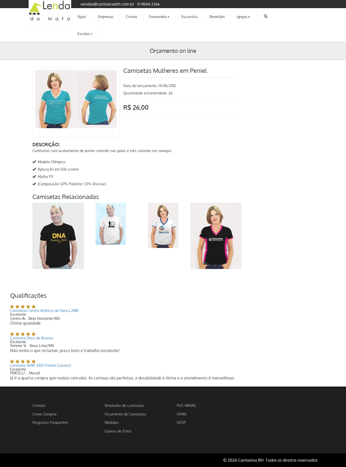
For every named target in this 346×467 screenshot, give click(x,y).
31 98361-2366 (148, 4)
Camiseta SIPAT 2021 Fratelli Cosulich (40, 365)
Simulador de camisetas (124, 405)
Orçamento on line (173, 50)
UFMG (182, 414)
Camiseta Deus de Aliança (31, 338)
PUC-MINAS (186, 405)
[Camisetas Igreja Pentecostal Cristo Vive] (163, 225)
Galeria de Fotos (118, 431)
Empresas (106, 16)
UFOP (181, 422)
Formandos (158, 16)
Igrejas (242, 16)
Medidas (112, 422)
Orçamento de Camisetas (125, 414)
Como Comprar (44, 414)
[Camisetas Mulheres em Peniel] (76, 75)
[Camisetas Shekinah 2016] (58, 236)
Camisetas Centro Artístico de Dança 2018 (44, 310)
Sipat (82, 16)
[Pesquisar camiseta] (265, 16)
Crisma (131, 16)
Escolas (84, 33)
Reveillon (217, 16)
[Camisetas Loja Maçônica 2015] (110, 224)
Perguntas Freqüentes (50, 422)
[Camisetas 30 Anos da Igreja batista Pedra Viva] (216, 236)
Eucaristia (189, 16)
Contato (38, 405)
